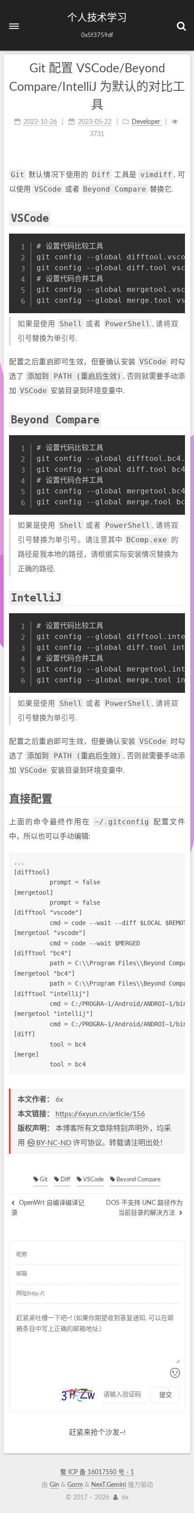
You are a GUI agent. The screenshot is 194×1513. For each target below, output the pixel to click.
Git (43, 1180)
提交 (165, 1395)
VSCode (93, 1180)
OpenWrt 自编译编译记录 (47, 1208)
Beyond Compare (138, 1180)
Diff (64, 1180)
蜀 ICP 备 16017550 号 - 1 (97, 1472)
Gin (54, 1485)
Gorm (75, 1485)
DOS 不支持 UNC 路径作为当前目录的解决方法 (144, 1208)
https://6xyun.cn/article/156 (100, 1114)
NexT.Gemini (108, 1485)
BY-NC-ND (53, 1142)
